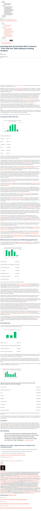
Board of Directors (7, 3)
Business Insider (22, 479)
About (3, 2)
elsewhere (16, 480)
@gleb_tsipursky (3, 490)
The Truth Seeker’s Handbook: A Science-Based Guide (30, 476)
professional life (37, 228)
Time (18, 479)
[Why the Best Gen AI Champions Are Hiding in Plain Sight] (3, 497)
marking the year (24, 298)
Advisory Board (7, 4)
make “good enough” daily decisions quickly (30, 232)
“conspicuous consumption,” (26, 217)
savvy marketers (21, 242)
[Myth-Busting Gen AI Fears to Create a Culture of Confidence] (3, 501)
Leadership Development (9, 10)
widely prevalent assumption (28, 99)
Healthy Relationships (8, 9)
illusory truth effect (36, 317)
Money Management (8, 14)
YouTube (24, 490)
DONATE (4, 15)
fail (30, 96)
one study (9, 202)
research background (4, 485)
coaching (2, 482)
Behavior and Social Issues (23, 487)
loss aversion (19, 193)
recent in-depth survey (19, 85)
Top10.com (14, 86)
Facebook (20, 490)
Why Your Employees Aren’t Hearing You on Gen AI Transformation (16, 508)
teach (36, 88)
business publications (30, 242)
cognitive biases (28, 162)
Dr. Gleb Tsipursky (3, 472)
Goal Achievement (7, 8)
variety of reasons (8, 313)
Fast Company (9, 479)
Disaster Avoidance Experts (10, 460)
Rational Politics (7, 12)
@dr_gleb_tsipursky (14, 490)
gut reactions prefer (27, 193)
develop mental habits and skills (20, 236)
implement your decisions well (19, 235)
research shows (12, 316)
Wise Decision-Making (8, 13)
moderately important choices (15, 233)
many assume (33, 110)
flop (11, 98)
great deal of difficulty (7, 169)
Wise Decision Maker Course (28, 493)
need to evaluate (5, 231)
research (15, 90)
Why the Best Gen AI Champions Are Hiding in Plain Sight (13, 499)
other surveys (9, 358)
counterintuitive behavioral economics (17, 198)
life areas (12, 229)
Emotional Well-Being (8, 6)
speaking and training (10, 482)
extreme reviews (28, 313)
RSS (27, 490)
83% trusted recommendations (24, 285)
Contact (3, 16)
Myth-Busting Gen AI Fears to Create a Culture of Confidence (14, 503)
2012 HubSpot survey (32, 102)
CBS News (14, 479)
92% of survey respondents (22, 283)
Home (3, 1)
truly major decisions (34, 233)
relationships (4, 229)
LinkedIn (31, 490)
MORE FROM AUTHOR (12, 495)
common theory (18, 88)
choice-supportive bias (31, 207)
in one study (7, 187)
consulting (36, 480)
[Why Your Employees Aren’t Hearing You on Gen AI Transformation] (4, 505)
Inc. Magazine (9, 480)
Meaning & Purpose (8, 11)
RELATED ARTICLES (4, 495)
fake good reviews (18, 312)
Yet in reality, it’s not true (11, 181)
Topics (3, 5)
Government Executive (30, 479)
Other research (26, 306)
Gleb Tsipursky (3, 54)
